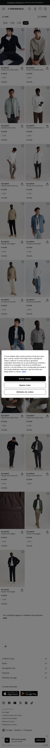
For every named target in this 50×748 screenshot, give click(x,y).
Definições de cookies (25, 392)
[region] (25, 374)
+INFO (24, 372)
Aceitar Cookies (25, 379)
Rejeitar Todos (25, 385)
